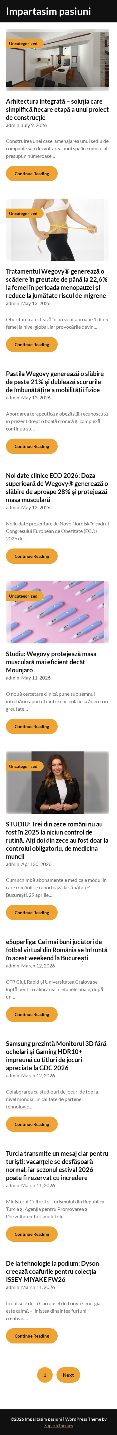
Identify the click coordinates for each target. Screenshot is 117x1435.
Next (68, 1375)
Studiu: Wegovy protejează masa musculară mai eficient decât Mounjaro (51, 662)
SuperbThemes (58, 1425)
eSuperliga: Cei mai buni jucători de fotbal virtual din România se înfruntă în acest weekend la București (57, 950)
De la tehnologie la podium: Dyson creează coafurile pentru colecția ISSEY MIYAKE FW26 (52, 1271)
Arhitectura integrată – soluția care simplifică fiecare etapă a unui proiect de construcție (57, 109)
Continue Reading (32, 173)
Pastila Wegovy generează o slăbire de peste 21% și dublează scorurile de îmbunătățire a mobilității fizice (55, 381)
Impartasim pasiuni (48, 11)
